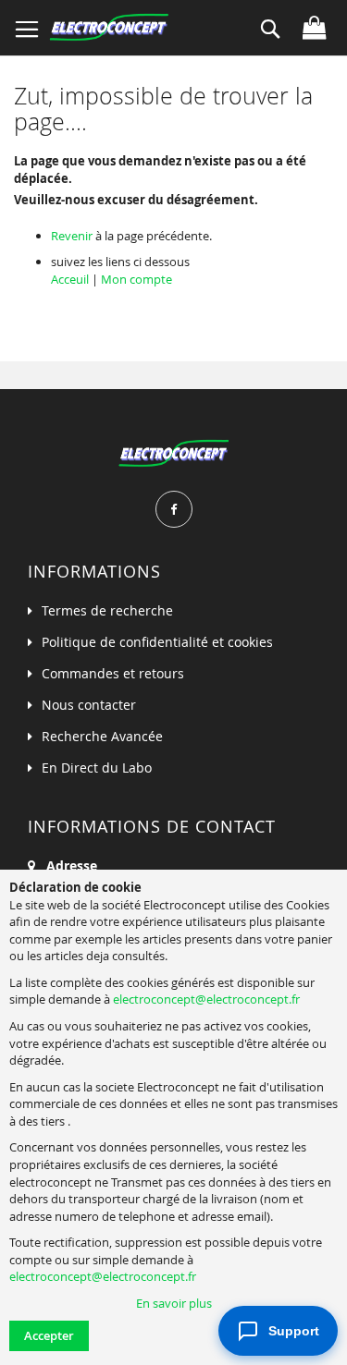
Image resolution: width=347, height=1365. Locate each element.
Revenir (72, 235)
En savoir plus (174, 1303)
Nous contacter (89, 704)
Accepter (49, 1335)
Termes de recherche (107, 610)
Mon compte (136, 279)
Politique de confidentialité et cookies (157, 642)
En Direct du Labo (97, 767)
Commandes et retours (113, 673)
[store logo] (108, 27)
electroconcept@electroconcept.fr (206, 999)
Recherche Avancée (102, 736)
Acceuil (70, 279)
